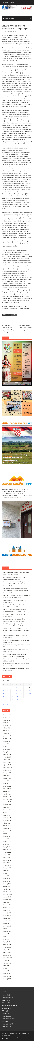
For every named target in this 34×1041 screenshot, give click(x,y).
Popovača (5, 1016)
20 (8, 697)
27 (8, 700)
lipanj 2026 (6, 720)
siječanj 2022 (7, 860)
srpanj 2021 (6, 876)
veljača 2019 (7, 952)
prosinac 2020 (7, 894)
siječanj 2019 (7, 955)
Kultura (4, 1000)
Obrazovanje (5, 1008)
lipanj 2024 (6, 783)
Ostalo (4, 1011)
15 (17, 693)
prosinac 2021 (7, 862)
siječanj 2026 (7, 733)
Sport (3, 1021)
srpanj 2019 (6, 939)
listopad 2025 (7, 741)
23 (21, 697)
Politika (4, 1013)
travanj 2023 (7, 820)
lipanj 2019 (6, 942)
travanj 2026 (7, 725)
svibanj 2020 (7, 913)
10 (25, 690)
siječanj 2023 (7, 828)
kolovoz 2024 (7, 778)
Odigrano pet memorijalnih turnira (13, 600)
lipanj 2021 (6, 878)
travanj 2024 (7, 789)
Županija (14, 314)
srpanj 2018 (6, 971)
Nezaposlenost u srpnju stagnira (13, 645)
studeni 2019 (7, 929)
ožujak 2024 (6, 791)
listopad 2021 (7, 868)
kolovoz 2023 (7, 810)
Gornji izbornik (9, 2)
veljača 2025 (7, 762)
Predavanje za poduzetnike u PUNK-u (14, 635)
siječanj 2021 (7, 892)
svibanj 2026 (7, 723)
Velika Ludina (6, 1024)
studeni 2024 (7, 770)
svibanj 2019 (7, 944)
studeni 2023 (7, 802)
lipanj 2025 (6, 752)
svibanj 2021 (7, 881)
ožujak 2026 (6, 728)
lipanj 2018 (6, 973)
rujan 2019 (6, 934)
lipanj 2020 (6, 910)
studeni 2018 (7, 960)
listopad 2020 (7, 899)
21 (12, 697)
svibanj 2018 (7, 976)
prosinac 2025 (7, 736)
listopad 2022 (7, 836)
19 (4, 697)
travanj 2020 (7, 915)
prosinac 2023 (7, 799)
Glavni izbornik (9, 18)
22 (17, 697)
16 (21, 693)
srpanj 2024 (6, 781)
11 (30, 690)
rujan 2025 (6, 744)
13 (8, 693)
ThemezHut (5, 1039)
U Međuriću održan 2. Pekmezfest (13, 614)
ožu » (6, 704)
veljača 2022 (7, 857)
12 (4, 693)
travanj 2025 (7, 757)
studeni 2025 (7, 738)
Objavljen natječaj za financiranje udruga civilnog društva (25, 328)
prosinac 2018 (7, 958)
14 (12, 693)
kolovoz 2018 (7, 968)
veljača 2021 (7, 889)
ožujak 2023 (6, 823)
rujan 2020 (6, 902)
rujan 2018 (6, 965)
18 (30, 693)
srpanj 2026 (6, 717)
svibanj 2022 (7, 849)
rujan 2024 (6, 775)
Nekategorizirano (7, 1005)
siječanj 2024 (7, 796)
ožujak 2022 (6, 855)
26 (4, 700)
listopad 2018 (7, 963)
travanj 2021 (7, 884)
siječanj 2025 (7, 765)
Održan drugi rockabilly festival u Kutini (15, 668)
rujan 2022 (6, 839)
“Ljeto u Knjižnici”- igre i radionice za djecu (16, 664)
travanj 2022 (7, 852)
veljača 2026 (7, 730)
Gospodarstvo (6, 997)
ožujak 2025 (6, 760)
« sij (3, 704)
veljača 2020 (7, 921)
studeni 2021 (7, 865)
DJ (15, 31)
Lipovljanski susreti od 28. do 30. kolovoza (15, 640)
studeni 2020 (7, 897)
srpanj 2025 (6, 749)
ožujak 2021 (6, 886)
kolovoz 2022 (7, 841)
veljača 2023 (7, 825)
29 (17, 700)
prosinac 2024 (7, 767)
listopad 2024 (7, 773)
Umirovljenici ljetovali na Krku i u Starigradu (16, 659)
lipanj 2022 (6, 847)
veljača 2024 (7, 794)
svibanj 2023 (7, 818)
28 (12, 700)
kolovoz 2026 (7, 715)
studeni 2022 (7, 833)
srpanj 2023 (6, 812)
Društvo (4, 995)
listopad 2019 (7, 931)
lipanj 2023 (6, 815)
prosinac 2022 (7, 831)
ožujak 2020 (6, 918)
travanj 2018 (7, 979)
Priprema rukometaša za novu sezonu (14, 649)
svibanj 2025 (7, 754)
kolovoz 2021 (7, 873)
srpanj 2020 (6, 907)
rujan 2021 (6, 870)
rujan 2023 (6, 807)
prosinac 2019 (7, 926)
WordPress (14, 1037)
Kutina (4, 1003)
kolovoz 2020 (7, 905)
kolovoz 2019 (7, 936)
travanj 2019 (7, 947)
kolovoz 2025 (7, 746)
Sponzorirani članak (8, 1019)
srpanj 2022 (6, 844)
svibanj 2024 (7, 786)
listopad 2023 (7, 804)
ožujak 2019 (6, 950)
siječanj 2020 (7, 923)
